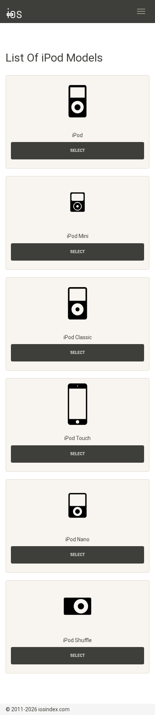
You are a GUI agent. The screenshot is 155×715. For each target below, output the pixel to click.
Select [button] (77, 150)
